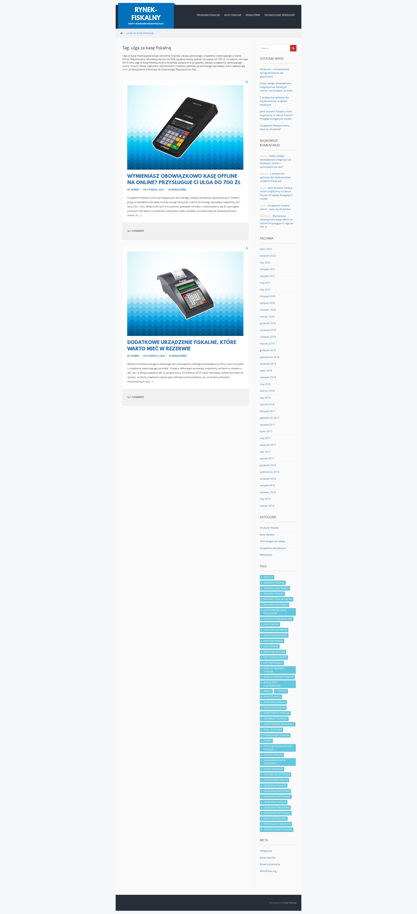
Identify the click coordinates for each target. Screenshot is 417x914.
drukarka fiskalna (274, 582)
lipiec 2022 (266, 249)
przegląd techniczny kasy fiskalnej (278, 748)
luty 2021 (265, 289)
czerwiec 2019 (268, 336)
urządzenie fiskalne (275, 802)
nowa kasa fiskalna (275, 702)
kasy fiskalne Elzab (274, 651)
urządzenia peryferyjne (277, 791)
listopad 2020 (267, 296)
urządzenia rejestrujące (277, 796)
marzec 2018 (267, 390)
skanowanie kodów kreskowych (275, 762)
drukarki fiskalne (274, 593)
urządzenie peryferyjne (276, 807)
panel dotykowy (273, 729)
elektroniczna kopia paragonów (275, 612)
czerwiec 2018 (268, 377)
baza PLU (268, 577)
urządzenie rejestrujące (277, 813)
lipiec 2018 (266, 370)
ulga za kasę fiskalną (276, 780)
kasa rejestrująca (273, 640)
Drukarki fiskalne (208, 15)
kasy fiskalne (271, 646)
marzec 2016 (267, 505)
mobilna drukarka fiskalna (274, 670)
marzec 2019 (267, 343)
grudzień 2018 (268, 350)
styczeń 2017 (267, 458)
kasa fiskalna (271, 624)
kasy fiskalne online (275, 657)
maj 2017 (265, 438)
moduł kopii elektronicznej (272, 684)
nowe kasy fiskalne (274, 707)
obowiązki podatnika (275, 718)
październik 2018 (269, 357)
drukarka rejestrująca (276, 588)
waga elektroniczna (275, 818)
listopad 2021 (267, 269)
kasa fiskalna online (275, 629)
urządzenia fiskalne (275, 785)
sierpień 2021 (267, 276)
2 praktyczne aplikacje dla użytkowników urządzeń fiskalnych (274, 101)
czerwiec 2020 (268, 309)
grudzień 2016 (268, 465)
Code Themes (289, 902)
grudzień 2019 (268, 323)
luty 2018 (265, 397)
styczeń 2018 (267, 404)
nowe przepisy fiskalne (276, 713)
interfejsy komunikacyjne (278, 618)
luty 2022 (265, 262)
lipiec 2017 (266, 431)
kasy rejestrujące (273, 662)
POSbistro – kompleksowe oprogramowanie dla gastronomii (274, 73)
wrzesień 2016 (268, 478)
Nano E (267, 691)
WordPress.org (268, 871)
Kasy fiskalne (232, 15)
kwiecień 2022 (268, 255)
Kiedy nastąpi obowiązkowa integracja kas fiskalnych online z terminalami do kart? (276, 87)
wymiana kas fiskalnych (277, 824)
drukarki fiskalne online (278, 599)
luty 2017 (265, 451)
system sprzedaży (273, 769)
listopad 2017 (267, 411)
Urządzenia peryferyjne (273, 548)
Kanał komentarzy (270, 864)
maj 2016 (265, 498)
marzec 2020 (267, 316)
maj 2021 (265, 282)
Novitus (282, 691)
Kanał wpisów (267, 857)
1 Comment (136, 230)
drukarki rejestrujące (276, 604)
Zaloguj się (266, 850)
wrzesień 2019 (268, 330)
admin (135, 189)
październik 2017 (269, 417)
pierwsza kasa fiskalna (276, 735)
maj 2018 (265, 384)
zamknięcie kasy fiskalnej (278, 829)
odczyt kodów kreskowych (279, 724)
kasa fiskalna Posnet (275, 635)
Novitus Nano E (272, 696)
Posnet (268, 740)
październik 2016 (269, 471)
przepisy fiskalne (273, 754)
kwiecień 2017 (268, 444)
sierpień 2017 (267, 424)
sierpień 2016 (267, 485)
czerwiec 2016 (268, 492)
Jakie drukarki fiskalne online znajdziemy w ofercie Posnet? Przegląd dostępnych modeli (276, 115)
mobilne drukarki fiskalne (279, 676)
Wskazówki (253, 15)
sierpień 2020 (267, 303)
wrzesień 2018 (268, 363)
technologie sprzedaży (277, 774)
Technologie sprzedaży (279, 15)
